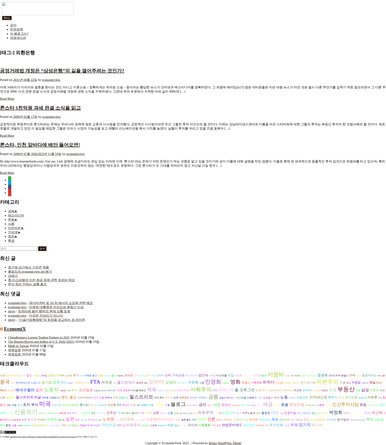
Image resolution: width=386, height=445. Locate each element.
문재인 (226, 404)
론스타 (84, 404)
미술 (281, 413)
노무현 (109, 419)
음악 (314, 413)
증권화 (322, 375)
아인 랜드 (159, 397)
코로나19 (53, 375)
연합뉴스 (123, 397)
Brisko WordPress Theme (225, 443)
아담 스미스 (247, 376)
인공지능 (290, 412)
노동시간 (36, 383)
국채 (119, 390)
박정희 (335, 412)
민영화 (213, 382)
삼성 (365, 390)
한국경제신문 (23, 383)
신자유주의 (132, 425)
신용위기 (26, 412)
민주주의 (307, 390)
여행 (114, 383)
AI (220, 413)
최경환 (298, 390)
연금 (79, 413)
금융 (213, 396)
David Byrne (265, 419)
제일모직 (85, 425)
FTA (95, 382)
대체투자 (292, 398)
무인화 (86, 383)
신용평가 (252, 397)
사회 (11, 224)
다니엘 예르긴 (138, 390)
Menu (7, 17)
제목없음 (14, 350)
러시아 (193, 425)
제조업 (341, 398)
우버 (62, 375)
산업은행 (16, 420)
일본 (70, 419)
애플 (259, 397)
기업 (153, 375)
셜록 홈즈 (186, 420)
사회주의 (200, 389)
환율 (284, 405)
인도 (306, 419)
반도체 (126, 390)
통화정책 (10, 398)
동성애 (86, 412)
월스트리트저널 (28, 397)
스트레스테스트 (52, 413)
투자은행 (276, 425)
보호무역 (27, 426)
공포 (138, 405)
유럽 (363, 405)
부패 (312, 420)
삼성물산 (268, 397)
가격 (194, 420)
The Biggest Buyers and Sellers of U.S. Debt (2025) (41, 341)
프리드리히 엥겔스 (338, 375)
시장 (2, 375)
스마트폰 (320, 419)
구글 (342, 382)
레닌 (100, 420)
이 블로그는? (19, 33)
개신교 (328, 405)
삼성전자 (249, 425)
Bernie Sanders (192, 405)
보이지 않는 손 (55, 426)
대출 (100, 375)
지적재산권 (318, 397)
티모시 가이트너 (224, 420)
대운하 (201, 419)
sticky (11, 311)
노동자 (51, 389)
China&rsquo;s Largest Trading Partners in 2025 (39, 337)
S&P (292, 420)
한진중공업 (357, 413)
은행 (149, 413)
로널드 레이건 (226, 398)
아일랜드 (120, 376)
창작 (148, 376)
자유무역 (205, 412)
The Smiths (295, 376)
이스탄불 (241, 397)
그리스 (159, 405)
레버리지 (288, 390)
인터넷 (13, 232)
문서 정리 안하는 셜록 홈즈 (27, 284)
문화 (11, 219)
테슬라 (163, 413)
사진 (217, 405)
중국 (5, 382)
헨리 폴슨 (69, 397)
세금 (268, 404)
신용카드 (365, 383)
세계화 (253, 419)
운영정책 (16, 29)
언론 (211, 419)
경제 (11, 211)
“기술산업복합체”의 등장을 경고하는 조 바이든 (51, 320)
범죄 (146, 383)
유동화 (263, 375)
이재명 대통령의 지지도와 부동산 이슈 (56, 307)
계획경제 (184, 397)
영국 (56, 382)
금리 (202, 404)
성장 (176, 397)
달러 (39, 390)
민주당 (111, 412)
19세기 (13, 276)
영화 (235, 382)
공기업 (46, 382)
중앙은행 (296, 404)
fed (119, 405)
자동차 (324, 390)
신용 (81, 376)
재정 (142, 412)
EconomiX (15, 328)
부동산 (346, 389)
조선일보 (86, 390)
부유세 (108, 397)
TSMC (178, 420)
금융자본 (284, 419)
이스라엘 (221, 375)
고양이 (171, 382)
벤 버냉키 (95, 425)
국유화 (193, 382)
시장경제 (78, 382)
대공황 (112, 404)
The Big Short (310, 405)
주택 (352, 375)
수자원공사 (73, 425)
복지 (74, 390)
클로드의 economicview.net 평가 (30, 271)
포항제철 (56, 405)
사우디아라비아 (85, 398)
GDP (313, 383)
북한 (369, 419)
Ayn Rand (183, 426)
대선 (275, 412)
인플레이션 (240, 419)
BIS (216, 413)
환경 (11, 240)
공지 (13, 25)
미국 (45, 404)
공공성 (145, 425)
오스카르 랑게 (373, 405)
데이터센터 (170, 390)
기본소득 (299, 420)
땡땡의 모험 (147, 405)
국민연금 (109, 425)
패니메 (317, 425)
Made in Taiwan (18, 346)
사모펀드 (202, 397)
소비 (168, 375)
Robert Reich (183, 390)
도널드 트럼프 (292, 382)
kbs (82, 420)
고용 (170, 412)
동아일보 (343, 419)
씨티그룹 (381, 376)
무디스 (210, 405)
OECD (276, 398)
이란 (256, 375)
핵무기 (332, 397)
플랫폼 (129, 375)
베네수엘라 (25, 390)
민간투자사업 (345, 404)
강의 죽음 (245, 405)
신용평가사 (54, 398)
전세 (93, 413)
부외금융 (216, 425)
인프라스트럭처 (70, 405)
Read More (7, 98)
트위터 (269, 382)
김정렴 (277, 405)
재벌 (14, 405)
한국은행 (351, 397)
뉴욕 (176, 413)
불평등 (265, 412)
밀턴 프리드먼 (309, 375)
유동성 (41, 413)
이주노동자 (248, 412)
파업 (231, 375)
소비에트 (331, 419)
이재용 (212, 376)
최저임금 (101, 413)
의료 (133, 404)
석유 (152, 389)
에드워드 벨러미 (130, 413)
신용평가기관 (65, 391)
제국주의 (71, 413)
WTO (119, 425)
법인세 (203, 375)
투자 (259, 404)
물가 (113, 375)
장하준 (193, 397)
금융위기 (262, 390)
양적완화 (127, 419)
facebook (362, 397)
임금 (24, 419)
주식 (64, 382)
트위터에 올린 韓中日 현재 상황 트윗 (44, 311)
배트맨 (62, 413)
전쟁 (333, 390)
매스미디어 (16, 215)
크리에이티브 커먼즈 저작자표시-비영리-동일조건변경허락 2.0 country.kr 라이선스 (43, 437)
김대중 (69, 376)
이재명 (87, 375)
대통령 (374, 390)
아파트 (52, 419)
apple (253, 405)
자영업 (356, 382)
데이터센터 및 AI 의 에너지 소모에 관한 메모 (61, 303)
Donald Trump (13, 375)
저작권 (106, 382)
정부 (19, 405)
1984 (9, 405)
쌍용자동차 (162, 426)
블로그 (178, 404)
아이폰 (238, 375)
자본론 (372, 397)
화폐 (367, 413)
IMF (64, 425)
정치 (11, 236)
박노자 (238, 413)
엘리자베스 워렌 (185, 413)
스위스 (70, 383)
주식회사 (41, 420)
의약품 (36, 376)
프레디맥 (226, 390)
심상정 (142, 420)
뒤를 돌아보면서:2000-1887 (105, 391)
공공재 (139, 382)
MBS (215, 390)
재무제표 (260, 425)
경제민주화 (102, 405)
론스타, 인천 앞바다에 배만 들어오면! (40, 144)
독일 (373, 382)
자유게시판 (18, 38)
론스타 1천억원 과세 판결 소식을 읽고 (40, 107)
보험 (14, 425)
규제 (115, 397)
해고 (348, 383)
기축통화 (204, 425)
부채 (294, 425)
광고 (94, 375)
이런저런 (14, 228)
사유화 (153, 425)
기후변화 (256, 382)
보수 (195, 413)
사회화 (20, 426)
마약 (380, 398)
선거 (136, 375)
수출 (167, 405)
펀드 (8, 425)
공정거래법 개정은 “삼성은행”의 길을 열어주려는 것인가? (62, 70)
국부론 (45, 398)
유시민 (32, 419)
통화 (77, 419)
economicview (51, 80)
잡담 (176, 425)
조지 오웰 (99, 397)
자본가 (346, 413)
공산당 (61, 420)
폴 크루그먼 (245, 390)
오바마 (156, 382)
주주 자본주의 (304, 413)
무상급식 (92, 419)
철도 (29, 375)
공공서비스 (369, 375)
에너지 (125, 405)
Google (279, 382)
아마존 (287, 426)
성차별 (142, 376)
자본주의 (327, 382)
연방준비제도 (232, 425)
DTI (267, 426)
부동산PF (302, 397)
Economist (235, 405)
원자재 (168, 397)
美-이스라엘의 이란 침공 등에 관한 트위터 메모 (41, 280)
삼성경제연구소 (40, 425)
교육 (156, 412)
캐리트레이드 (275, 390)
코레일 (43, 376)
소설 (287, 375)
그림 (201, 382)
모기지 (305, 425)
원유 (23, 375)
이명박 (276, 375)
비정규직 (228, 413)
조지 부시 (30, 405)
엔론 (117, 420)
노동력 (320, 405)
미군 (170, 425)
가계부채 (316, 391)
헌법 (358, 390)
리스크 (93, 405)
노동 (284, 397)
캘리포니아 (322, 413)
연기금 (305, 382)
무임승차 (11, 391)
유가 (76, 375)
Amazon (107, 376)
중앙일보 (182, 383)
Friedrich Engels (357, 420)
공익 (258, 413)
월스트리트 (141, 396)
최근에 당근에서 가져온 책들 (28, 267)
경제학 (160, 375)
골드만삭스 (126, 382)
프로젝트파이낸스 (160, 419)
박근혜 (377, 413)
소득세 (10, 413)
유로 (12, 383)
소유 (137, 420)
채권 (275, 419)
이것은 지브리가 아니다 (46, 315)
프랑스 (245, 382)
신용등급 (225, 383)
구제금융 (178, 375)
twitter (160, 390)
